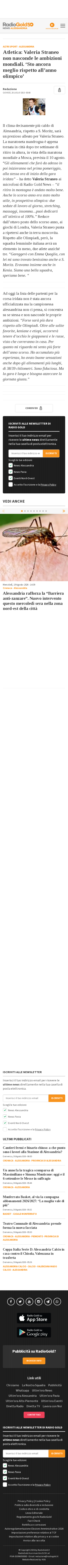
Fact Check (34, 1521)
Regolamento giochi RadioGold (34, 1517)
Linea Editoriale (34, 1513)
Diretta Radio (15, 1406)
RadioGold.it (44, 1550)
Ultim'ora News (42, 1390)
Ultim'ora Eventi (52, 1401)
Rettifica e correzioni (34, 1525)
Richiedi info (34, 1360)
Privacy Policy (48, 485)
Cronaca (7, 588)
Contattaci (34, 1414)
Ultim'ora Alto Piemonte (22, 1401)
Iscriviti (51, 453)
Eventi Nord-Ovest (24, 478)
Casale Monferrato (25, 1214)
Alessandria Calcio (14, 1266)
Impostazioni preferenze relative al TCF (34, 1533)
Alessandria (26, 47)
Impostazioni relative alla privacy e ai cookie (34, 1537)
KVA (44, 1559)
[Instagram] (38, 1301)
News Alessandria (23, 466)
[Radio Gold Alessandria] (18, 25)
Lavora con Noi (52, 1406)
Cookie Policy (42, 1501)
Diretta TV (33, 1406)
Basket (7, 1214)
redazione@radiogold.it (46, 1556)
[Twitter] (20, 1301)
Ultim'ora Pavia (49, 1396)
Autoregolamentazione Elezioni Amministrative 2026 (34, 1529)
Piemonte (37, 1236)
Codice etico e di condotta (34, 1509)
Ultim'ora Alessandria (22, 1396)
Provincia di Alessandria (46, 1160)
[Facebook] (11, 1301)
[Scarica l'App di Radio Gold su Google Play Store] (34, 1332)
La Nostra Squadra (33, 1385)
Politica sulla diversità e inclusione (34, 1505)
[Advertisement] (34, 651)
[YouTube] (29, 1301)
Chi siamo (12, 1385)
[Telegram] (48, 1301)
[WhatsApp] (57, 1301)
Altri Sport (10, 47)
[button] (64, 511)
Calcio (32, 1266)
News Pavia (19, 472)
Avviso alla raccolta (34, 1540)
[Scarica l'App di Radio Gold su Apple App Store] (34, 1318)
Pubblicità (55, 1385)
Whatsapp (22, 1390)
